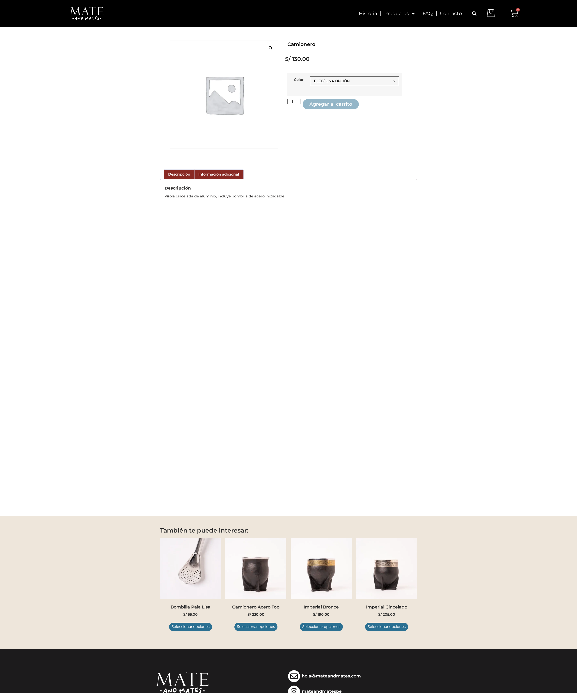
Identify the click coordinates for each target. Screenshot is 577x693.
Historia (368, 13)
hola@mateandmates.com (331, 676)
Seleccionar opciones (191, 626)
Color (299, 80)
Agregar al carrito (330, 104)
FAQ (428, 13)
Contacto (451, 13)
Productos (396, 13)
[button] (474, 13)
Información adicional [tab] (218, 174)
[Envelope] (294, 676)
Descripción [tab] (179, 174)
